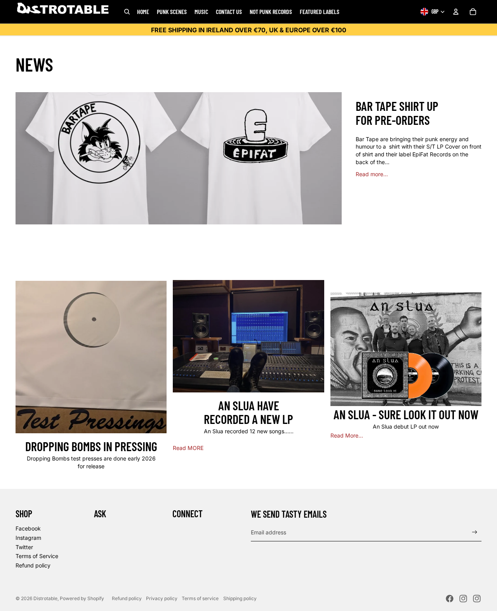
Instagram (28, 537)
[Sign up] (474, 532)
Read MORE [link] (188, 448)
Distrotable (45, 598)
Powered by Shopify (82, 598)
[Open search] (127, 11)
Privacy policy (161, 598)
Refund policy (33, 565)
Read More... (346, 435)
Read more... (372, 174)
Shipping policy (240, 598)
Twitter (24, 547)
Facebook (28, 528)
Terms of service (200, 598)
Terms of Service (37, 556)
